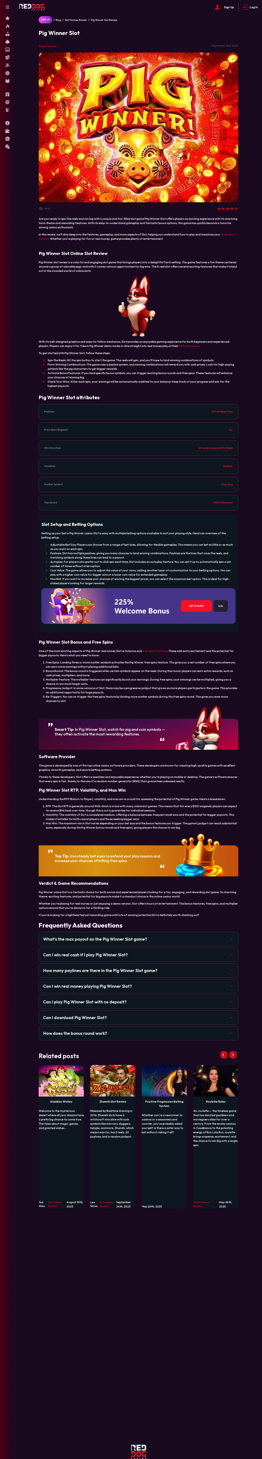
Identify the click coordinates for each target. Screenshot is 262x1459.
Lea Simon (94, 1204)
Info (220, 606)
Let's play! (196, 605)
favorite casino (189, 346)
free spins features (154, 651)
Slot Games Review (76, 20)
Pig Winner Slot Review (104, 20)
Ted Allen (42, 1204)
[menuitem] (7, 18)
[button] (138, 939)
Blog (58, 20)
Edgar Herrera (47, 46)
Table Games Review (201, 1204)
